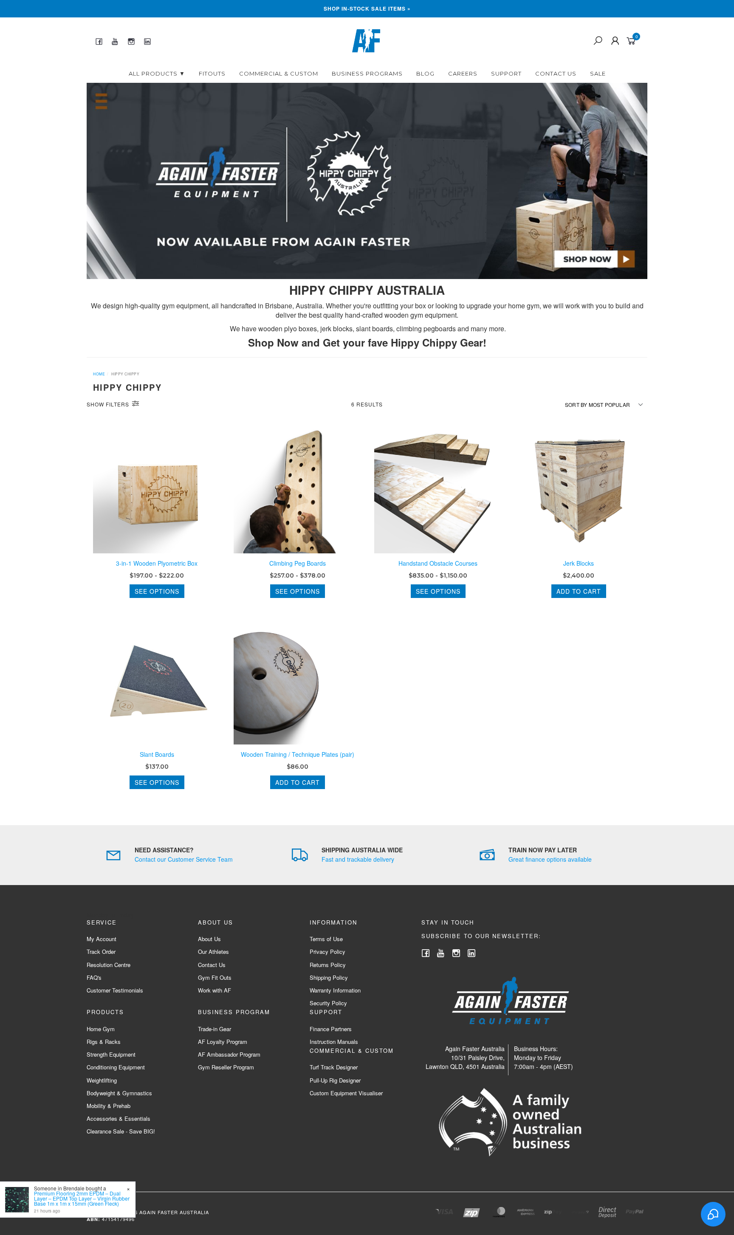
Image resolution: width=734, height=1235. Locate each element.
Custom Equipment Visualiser (346, 1093)
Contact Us (555, 73)
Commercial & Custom (278, 73)
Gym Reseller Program (226, 1067)
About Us (209, 939)
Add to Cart (578, 591)
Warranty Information (335, 990)
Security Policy (328, 1003)
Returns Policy (328, 965)
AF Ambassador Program (229, 1054)
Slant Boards (157, 754)
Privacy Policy (327, 951)
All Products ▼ (157, 73)
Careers (462, 73)
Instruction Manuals (334, 1042)
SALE (598, 73)
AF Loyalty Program (222, 1042)
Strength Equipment (111, 1054)
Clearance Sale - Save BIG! (121, 1131)
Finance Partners (331, 1029)
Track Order (101, 951)
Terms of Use (326, 939)
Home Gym (101, 1029)
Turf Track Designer (334, 1067)
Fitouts (212, 73)
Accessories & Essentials (118, 1118)
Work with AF (214, 990)
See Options (157, 591)
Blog (425, 73)
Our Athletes (213, 951)
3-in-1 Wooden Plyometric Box (157, 563)
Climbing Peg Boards (297, 563)
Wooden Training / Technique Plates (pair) (297, 754)
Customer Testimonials (115, 990)
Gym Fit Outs (214, 977)
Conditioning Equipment (116, 1067)
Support (506, 73)
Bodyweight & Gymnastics (119, 1093)
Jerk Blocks (578, 563)
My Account (101, 939)
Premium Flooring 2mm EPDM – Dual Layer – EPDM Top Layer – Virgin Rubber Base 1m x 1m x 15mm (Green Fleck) (82, 1198)
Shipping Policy (329, 977)
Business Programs (367, 73)
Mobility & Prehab (108, 1106)
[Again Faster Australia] (366, 40)
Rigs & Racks (104, 1042)
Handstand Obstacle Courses (437, 563)
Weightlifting (102, 1080)
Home (99, 373)
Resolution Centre (108, 965)
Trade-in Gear (214, 1029)
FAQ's (94, 977)
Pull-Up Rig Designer (335, 1080)
